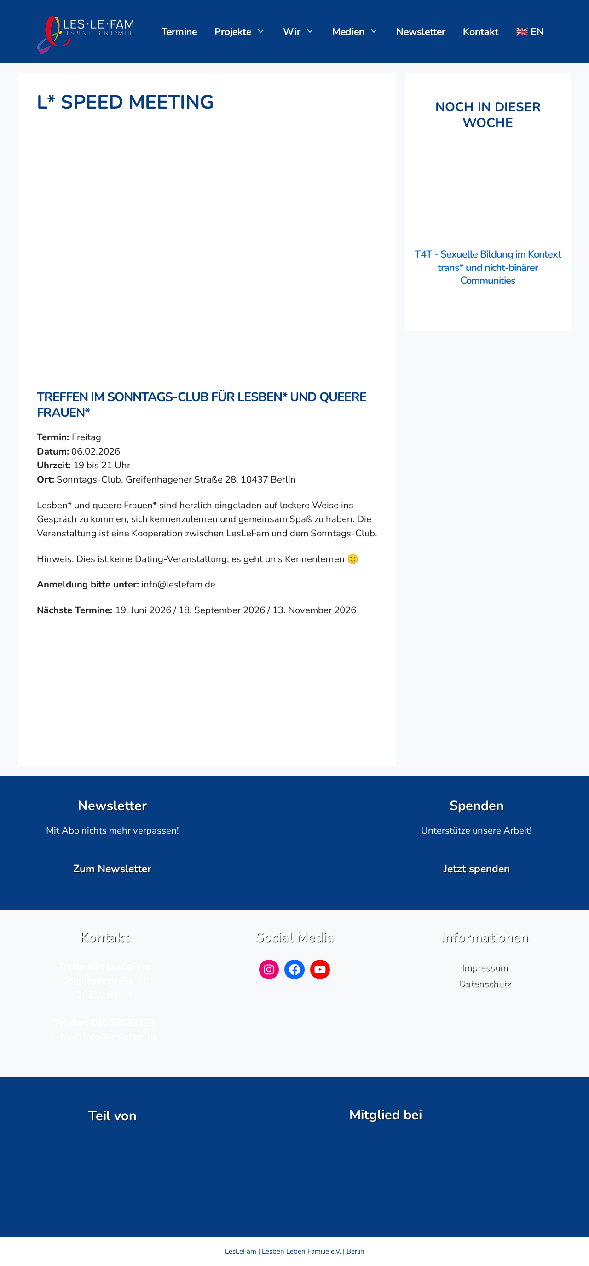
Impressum (485, 967)
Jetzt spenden (477, 869)
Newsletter (420, 31)
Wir (291, 31)
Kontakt (480, 31)
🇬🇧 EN (530, 31)
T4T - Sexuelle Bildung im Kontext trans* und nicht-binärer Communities (488, 267)
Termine (179, 31)
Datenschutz (484, 983)
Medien (348, 31)
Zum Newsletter (112, 869)
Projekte (232, 31)
